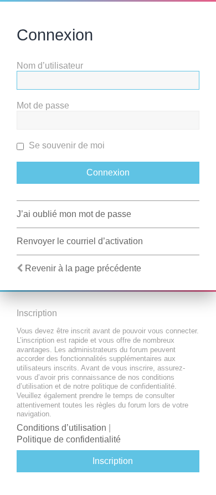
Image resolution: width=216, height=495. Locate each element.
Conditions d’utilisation (61, 427)
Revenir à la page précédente (83, 268)
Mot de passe (43, 105)
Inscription (112, 461)
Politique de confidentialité (69, 439)
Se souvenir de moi (66, 145)
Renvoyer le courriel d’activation (80, 241)
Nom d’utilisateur (50, 65)
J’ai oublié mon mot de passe (74, 214)
